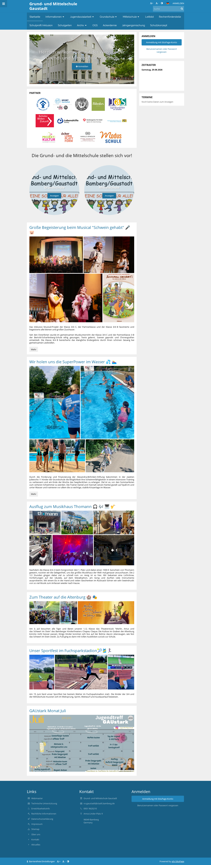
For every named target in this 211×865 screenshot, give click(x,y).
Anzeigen (54, 195)
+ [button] (152, 3)
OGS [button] (95, 25)
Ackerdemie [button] (110, 25)
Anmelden (178, 3)
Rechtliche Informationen (43, 813)
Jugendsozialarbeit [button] (80, 16)
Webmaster (37, 798)
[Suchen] (182, 9)
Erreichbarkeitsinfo (40, 808)
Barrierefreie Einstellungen (42, 861)
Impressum (37, 824)
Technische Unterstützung (44, 803)
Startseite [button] (35, 16)
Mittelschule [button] (130, 16)
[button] (161, 3)
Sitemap (35, 829)
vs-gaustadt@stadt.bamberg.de (99, 803)
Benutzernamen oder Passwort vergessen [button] (161, 50)
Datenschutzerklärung (42, 818)
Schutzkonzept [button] (158, 25)
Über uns (35, 834)
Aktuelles (35, 844)
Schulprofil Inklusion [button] (41, 25)
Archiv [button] (80, 25)
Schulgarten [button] (65, 25)
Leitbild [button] (149, 16)
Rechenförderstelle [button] (170, 16)
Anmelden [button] (83, 66)
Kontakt (35, 839)
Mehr (34, 350)
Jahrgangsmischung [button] (133, 25)
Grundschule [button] (107, 16)
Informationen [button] (53, 16)
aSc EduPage (178, 861)
